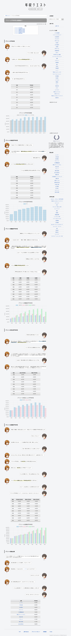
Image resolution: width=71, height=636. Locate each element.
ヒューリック (56, 208)
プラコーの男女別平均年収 (20, 31)
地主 (57, 210)
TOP (20, 631)
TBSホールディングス (57, 72)
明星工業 (57, 174)
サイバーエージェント (57, 74)
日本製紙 (57, 76)
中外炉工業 (57, 184)
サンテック (21, 609)
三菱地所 (57, 68)
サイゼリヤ (57, 38)
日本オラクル (56, 93)
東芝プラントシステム (21, 614)
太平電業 (57, 186)
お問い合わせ (26, 631)
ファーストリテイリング (57, 56)
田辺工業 (21, 616)
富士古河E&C (57, 172)
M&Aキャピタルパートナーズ (57, 95)
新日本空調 (57, 192)
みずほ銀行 (57, 44)
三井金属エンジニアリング (57, 176)
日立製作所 (57, 36)
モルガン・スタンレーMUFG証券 (57, 199)
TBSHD (57, 230)
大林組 (57, 46)
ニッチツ (21, 602)
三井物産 (57, 222)
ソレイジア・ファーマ (57, 226)
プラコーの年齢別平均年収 (20, 28)
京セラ (57, 52)
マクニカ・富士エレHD (57, 206)
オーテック (57, 190)
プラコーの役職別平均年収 (20, 32)
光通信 (57, 212)
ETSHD (57, 188)
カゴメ (57, 87)
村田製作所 (57, 50)
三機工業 (57, 178)
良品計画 (57, 85)
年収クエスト (7, 15)
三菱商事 (57, 220)
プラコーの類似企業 (18, 33)
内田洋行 (57, 97)
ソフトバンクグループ (57, 34)
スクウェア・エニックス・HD (57, 236)
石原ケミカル (56, 180)
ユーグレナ (57, 89)
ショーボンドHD (57, 216)
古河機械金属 (21, 612)
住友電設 (21, 607)
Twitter (51, 631)
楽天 (57, 64)
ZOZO (57, 66)
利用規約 (45, 631)
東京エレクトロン (57, 91)
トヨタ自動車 (56, 32)
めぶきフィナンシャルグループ (57, 224)
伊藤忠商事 (57, 214)
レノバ (57, 70)
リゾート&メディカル (57, 218)
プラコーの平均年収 (18, 27)
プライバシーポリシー (36, 631)
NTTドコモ (57, 40)
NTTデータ (57, 48)
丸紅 (57, 228)
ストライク (57, 234)
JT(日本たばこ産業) (57, 54)
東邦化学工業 (56, 182)
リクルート (57, 60)
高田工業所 (21, 621)
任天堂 (57, 42)
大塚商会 (57, 62)
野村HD (57, 232)
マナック (21, 619)
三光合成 (57, 156)
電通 (57, 58)
